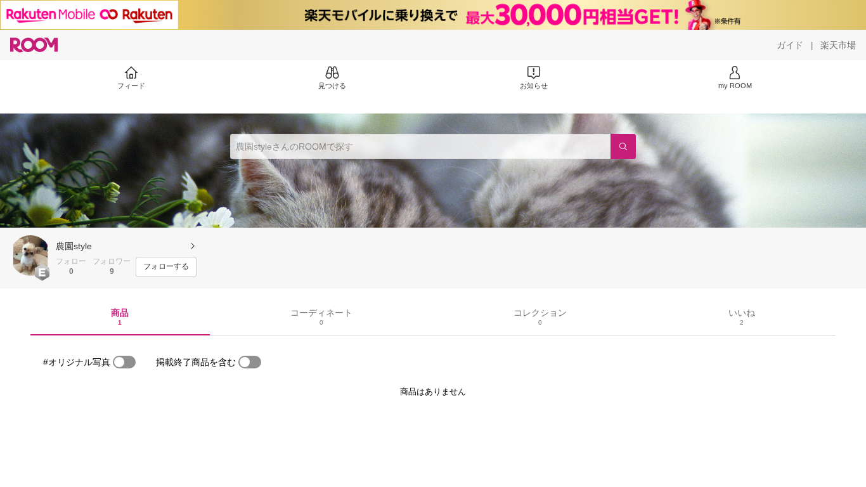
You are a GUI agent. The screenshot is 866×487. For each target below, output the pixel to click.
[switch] (124, 362)
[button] (30, 255)
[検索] (623, 146)
